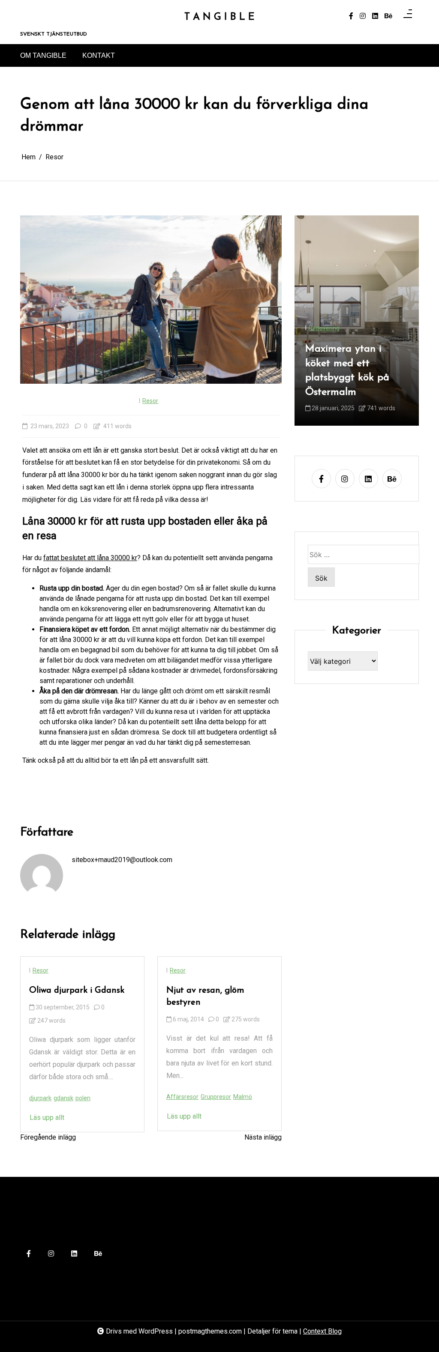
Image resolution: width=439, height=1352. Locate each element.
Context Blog (322, 1331)
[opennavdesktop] (408, 16)
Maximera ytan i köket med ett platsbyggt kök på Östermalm (347, 370)
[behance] (388, 16)
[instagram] (363, 16)
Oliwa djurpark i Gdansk (76, 990)
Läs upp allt (47, 1117)
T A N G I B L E (219, 17)
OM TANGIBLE (43, 55)
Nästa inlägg (263, 1137)
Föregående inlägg (48, 1137)
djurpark (40, 1098)
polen (82, 1098)
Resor (150, 400)
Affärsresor (182, 1096)
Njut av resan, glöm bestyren (205, 996)
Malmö (242, 1096)
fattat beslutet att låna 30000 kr (90, 558)
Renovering (324, 328)
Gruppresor (216, 1096)
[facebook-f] (351, 16)
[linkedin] (375, 16)
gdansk (63, 1098)
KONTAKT (98, 55)
